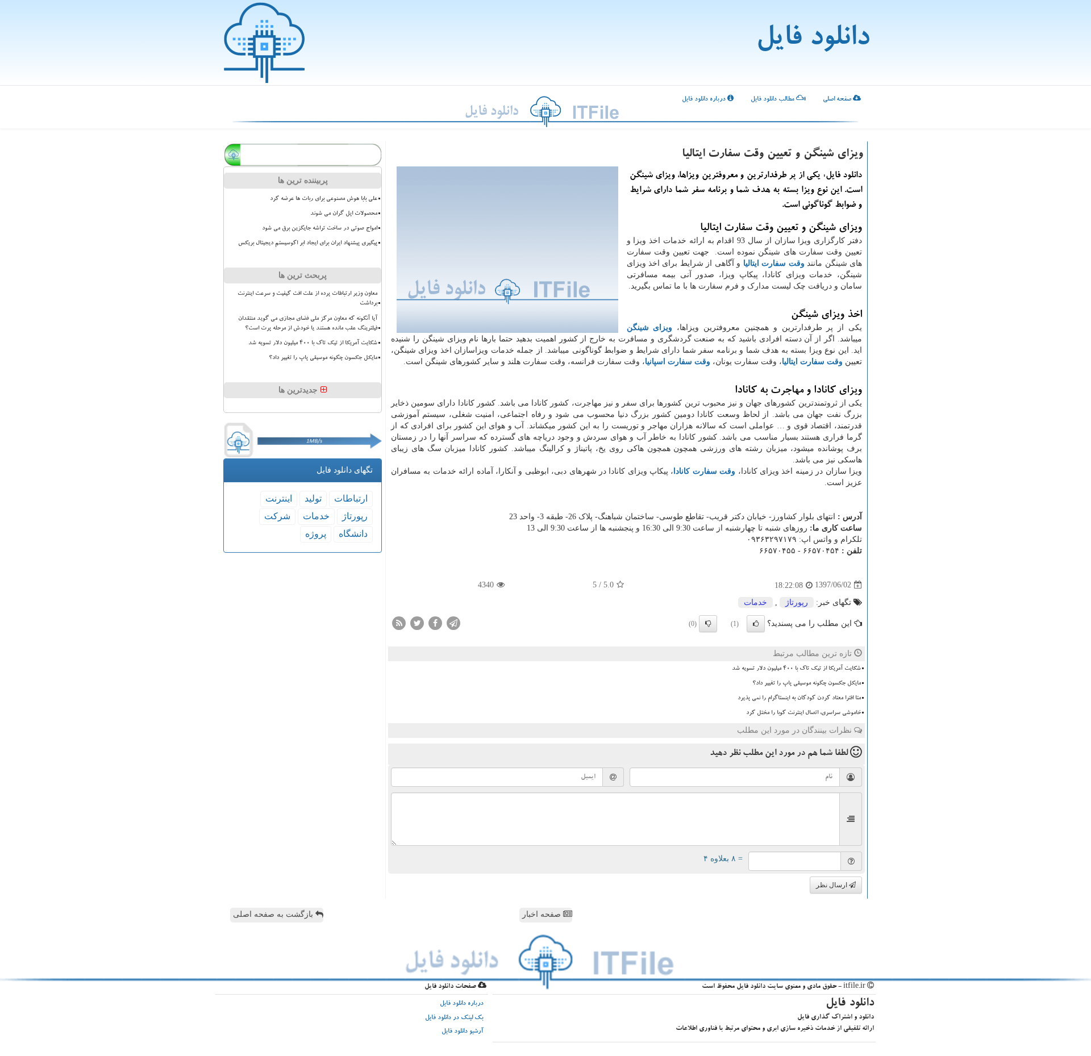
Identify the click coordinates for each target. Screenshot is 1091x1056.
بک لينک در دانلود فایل (454, 1018)
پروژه (315, 534)
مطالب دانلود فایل (773, 99)
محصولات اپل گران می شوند (343, 213)
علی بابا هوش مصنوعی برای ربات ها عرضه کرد (323, 198)
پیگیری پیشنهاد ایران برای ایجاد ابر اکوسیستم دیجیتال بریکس (307, 243)
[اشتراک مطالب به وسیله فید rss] (399, 622)
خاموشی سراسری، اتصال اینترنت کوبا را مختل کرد (803, 712)
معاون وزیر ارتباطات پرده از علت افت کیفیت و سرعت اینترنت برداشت (307, 298)
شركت (277, 516)
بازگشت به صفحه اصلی (274, 914)
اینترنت (278, 498)
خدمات (755, 602)
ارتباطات (351, 498)
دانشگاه (353, 534)
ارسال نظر (832, 885)
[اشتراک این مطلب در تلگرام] (453, 622)
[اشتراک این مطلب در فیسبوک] (435, 622)
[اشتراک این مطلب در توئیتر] (417, 622)
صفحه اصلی (838, 99)
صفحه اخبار (542, 914)
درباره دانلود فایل (704, 99)
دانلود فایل (812, 40)
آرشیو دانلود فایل (463, 1032)
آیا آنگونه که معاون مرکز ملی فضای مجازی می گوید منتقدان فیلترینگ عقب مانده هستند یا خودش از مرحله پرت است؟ (307, 323)
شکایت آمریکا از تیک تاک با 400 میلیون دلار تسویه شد (796, 668)
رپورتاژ (796, 602)
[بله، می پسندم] (756, 623)
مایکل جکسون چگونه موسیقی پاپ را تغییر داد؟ (806, 683)
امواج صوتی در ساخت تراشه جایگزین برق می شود (319, 228)
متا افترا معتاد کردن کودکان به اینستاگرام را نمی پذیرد (799, 698)
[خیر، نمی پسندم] (708, 623)
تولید (313, 498)
